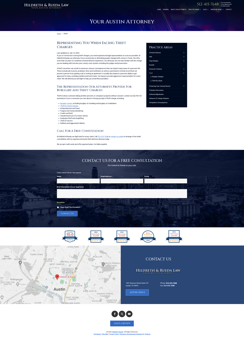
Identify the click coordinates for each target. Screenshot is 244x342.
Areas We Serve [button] (216, 9)
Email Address (106, 176)
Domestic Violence (155, 69)
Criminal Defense (155, 53)
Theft (151, 73)
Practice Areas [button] (193, 9)
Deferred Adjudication (156, 94)
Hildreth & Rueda (117, 332)
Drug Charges (153, 61)
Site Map (105, 334)
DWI (150, 57)
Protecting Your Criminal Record (159, 86)
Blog (205, 9)
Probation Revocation (156, 90)
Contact (229, 9)
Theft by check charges (69, 106)
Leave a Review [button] (122, 323)
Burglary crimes (66, 103)
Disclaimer (61, 202)
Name (59, 176)
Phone (146, 176)
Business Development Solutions (131, 334)
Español (166, 9)
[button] (242, 328)
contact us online (117, 137)
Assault (151, 65)
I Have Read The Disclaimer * (70, 207)
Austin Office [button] (137, 292)
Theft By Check (157, 81)
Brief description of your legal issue (70, 187)
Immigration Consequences (158, 102)
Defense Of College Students (159, 98)
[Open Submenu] (183, 53)
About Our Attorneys (178, 9)
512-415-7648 (208, 4)
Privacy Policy (114, 334)
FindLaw (147, 334)
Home (159, 9)
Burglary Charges (157, 77)
